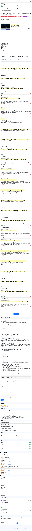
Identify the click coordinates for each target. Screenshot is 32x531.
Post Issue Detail (25, 16)
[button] (18, 373)
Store (3, 47)
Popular (28, 527)
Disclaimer (23, 528)
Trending (15, 528)
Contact (17, 527)
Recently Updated (5, 475)
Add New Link (16, 313)
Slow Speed (8, 16)
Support (3, 50)
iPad (3, 49)
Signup (17, 523)
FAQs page (10, 418)
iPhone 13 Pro (4, 46)
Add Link (20, 527)
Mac (3, 45)
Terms (20, 528)
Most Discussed (4, 452)
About (15, 527)
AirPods (3, 48)
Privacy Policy (27, 528)
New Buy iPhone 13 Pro (5, 44)
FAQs (17, 528)
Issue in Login (3, 16)
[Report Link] (30, 62)
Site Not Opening (14, 16)
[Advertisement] (16, 36)
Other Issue (20, 16)
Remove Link (24, 527)
